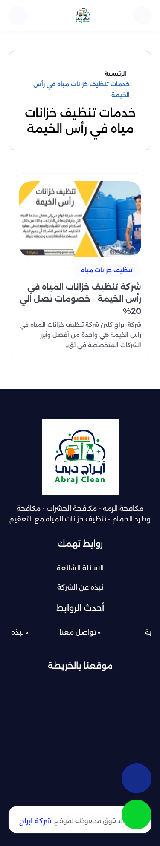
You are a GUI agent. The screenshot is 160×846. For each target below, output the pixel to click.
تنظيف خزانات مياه (107, 270)
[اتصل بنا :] (136, 778)
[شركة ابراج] (83, 15)
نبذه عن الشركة (80, 587)
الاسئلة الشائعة (80, 568)
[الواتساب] (136, 814)
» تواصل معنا (80, 632)
